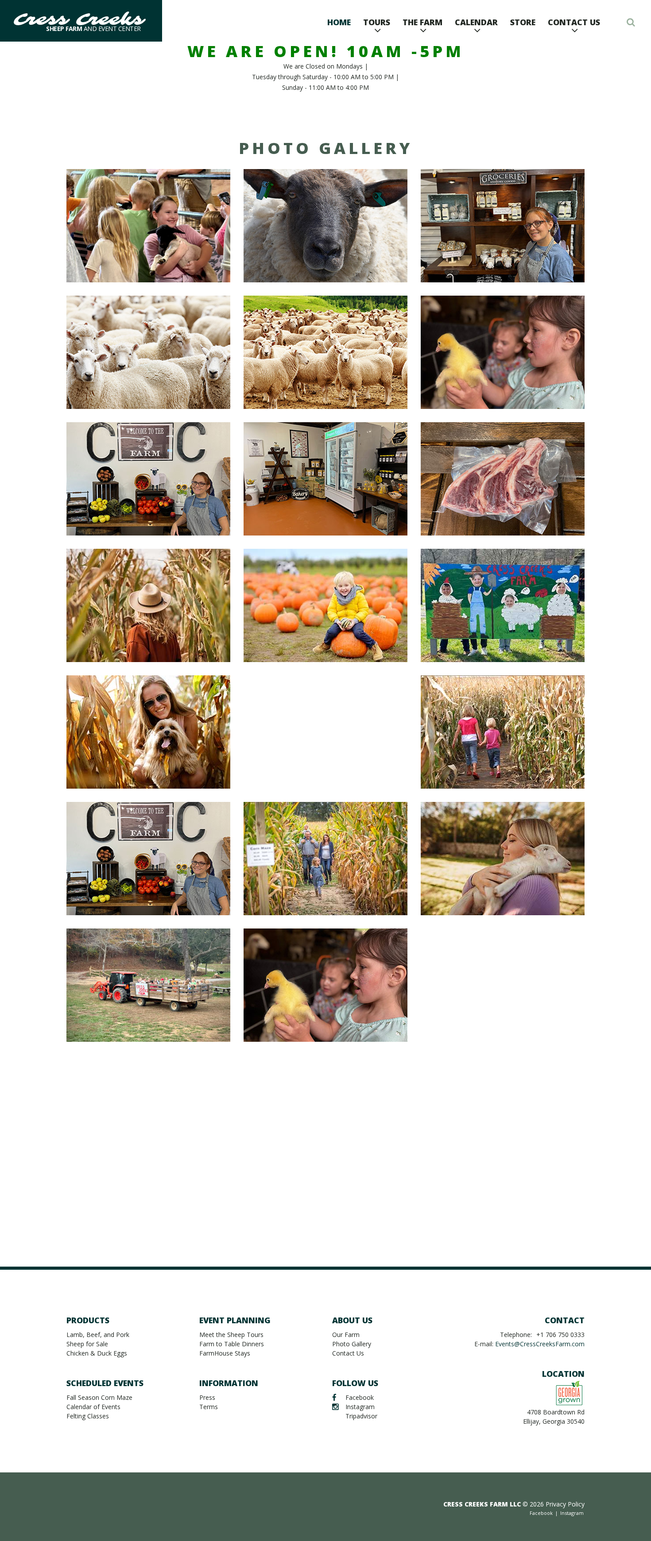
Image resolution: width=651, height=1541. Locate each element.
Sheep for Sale (87, 1344)
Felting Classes (87, 1416)
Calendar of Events (93, 1406)
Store (522, 22)
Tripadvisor (361, 1416)
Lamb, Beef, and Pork (97, 1334)
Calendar (476, 22)
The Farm (422, 22)
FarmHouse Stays (224, 1353)
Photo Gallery (351, 1344)
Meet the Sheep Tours (231, 1334)
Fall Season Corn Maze (99, 1397)
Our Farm (346, 1334)
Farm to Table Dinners (231, 1344)
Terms (208, 1406)
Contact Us (574, 22)
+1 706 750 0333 (560, 1334)
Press (207, 1397)
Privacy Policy (565, 1504)
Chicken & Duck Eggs (96, 1353)
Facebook (359, 1397)
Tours (376, 22)
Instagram (360, 1406)
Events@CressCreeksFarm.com (540, 1344)
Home (339, 22)
